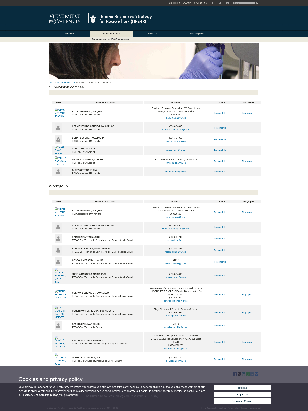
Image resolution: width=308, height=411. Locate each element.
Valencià (187, 3)
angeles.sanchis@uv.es (175, 327)
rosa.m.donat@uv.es (176, 141)
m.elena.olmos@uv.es (175, 172)
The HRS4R (68, 33)
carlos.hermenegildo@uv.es (175, 129)
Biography (247, 113)
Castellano (174, 3)
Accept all (242, 387)
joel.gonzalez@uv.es (176, 361)
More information (68, 394)
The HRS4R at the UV (111, 33)
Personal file (220, 113)
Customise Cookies (242, 401)
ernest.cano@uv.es (175, 150)
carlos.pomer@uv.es (176, 315)
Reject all (242, 394)
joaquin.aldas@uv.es (176, 118)
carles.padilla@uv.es (176, 163)
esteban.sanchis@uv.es (175, 348)
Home (51, 82)
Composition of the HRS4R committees (110, 39)
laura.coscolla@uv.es (175, 263)
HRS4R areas (154, 33)
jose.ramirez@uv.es (175, 240)
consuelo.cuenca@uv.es (176, 301)
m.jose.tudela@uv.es (176, 277)
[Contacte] (227, 3)
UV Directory (200, 3)
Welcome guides (197, 33)
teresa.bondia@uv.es (175, 252)
